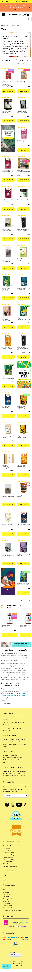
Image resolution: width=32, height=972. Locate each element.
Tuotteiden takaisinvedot (10, 866)
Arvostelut (6, 892)
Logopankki (6, 903)
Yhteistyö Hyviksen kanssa (11, 899)
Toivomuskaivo (7, 861)
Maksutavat (6, 848)
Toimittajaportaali (8, 905)
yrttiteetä (23, 693)
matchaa (3, 698)
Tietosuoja (6, 876)
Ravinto (8, 25)
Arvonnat (6, 901)
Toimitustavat (7, 850)
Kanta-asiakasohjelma (9, 857)
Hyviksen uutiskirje (8, 859)
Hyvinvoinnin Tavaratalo (16, 963)
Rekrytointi (6, 896)
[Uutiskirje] (27, 795)
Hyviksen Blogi (7, 894)
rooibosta (22, 695)
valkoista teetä (5, 695)
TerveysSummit (7, 908)
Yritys (4, 890)
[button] (28, 14)
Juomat (13, 25)
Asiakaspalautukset (9, 852)
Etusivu (3, 25)
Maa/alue (12, 952)
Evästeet (6, 878)
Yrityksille (6, 864)
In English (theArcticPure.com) (12, 910)
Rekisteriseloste (8, 880)
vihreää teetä (14, 695)
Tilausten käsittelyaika (9, 855)
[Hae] (29, 19)
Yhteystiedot (7, 846)
